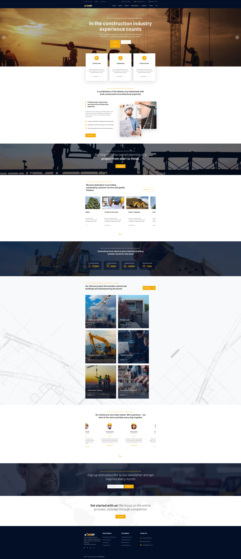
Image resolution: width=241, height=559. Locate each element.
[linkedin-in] (90, 547)
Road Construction (94, 355)
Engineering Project (127, 355)
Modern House (125, 320)
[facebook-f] (87, 547)
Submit (128, 486)
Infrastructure (106, 542)
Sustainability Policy (126, 545)
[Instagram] (88, 1)
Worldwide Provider (126, 539)
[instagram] (93, 547)
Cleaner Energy (106, 545)
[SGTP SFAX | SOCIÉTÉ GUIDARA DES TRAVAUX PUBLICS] (88, 5)
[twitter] (84, 547)
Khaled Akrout (101, 556)
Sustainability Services (126, 537)
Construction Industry (95, 390)
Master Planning (125, 542)
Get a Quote (115, 43)
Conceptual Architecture (128, 390)
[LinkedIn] (90, 1)
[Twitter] (86, 1)
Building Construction (95, 320)
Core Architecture (107, 539)
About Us (126, 42)
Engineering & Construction (109, 537)
